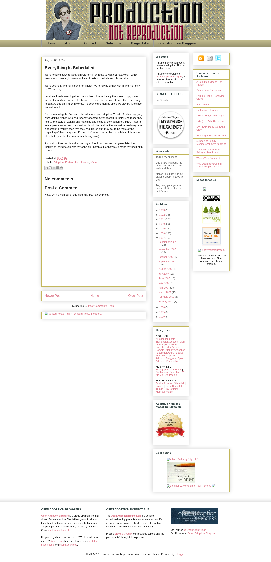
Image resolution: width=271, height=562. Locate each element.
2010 (162, 224)
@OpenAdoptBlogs (195, 529)
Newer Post (53, 295)
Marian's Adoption (175, 350)
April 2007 (164, 287)
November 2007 (167, 249)
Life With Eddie (173, 369)
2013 (162, 210)
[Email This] (46, 168)
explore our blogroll (58, 530)
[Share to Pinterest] (61, 168)
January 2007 (166, 301)
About (69, 43)
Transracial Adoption (167, 341)
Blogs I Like (140, 43)
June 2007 (165, 278)
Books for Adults (165, 352)
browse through (123, 533)
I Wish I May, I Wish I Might (210, 115)
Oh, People (171, 375)
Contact (90, 43)
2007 (162, 238)
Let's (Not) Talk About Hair (210, 121)
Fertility (159, 369)
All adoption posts (165, 339)
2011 (162, 219)
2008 (162, 233)
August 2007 (166, 269)
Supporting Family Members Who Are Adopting (211, 142)
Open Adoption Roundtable (170, 360)
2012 (162, 214)
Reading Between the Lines (211, 135)
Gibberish (179, 383)
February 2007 (167, 296)
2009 (162, 228)
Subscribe (113, 43)
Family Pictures (164, 383)
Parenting (175, 372)
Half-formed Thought (207, 110)
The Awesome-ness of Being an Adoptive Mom (209, 151)
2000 (162, 316)
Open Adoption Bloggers (177, 43)
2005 (162, 312)
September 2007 (168, 261)
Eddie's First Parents (77, 162)
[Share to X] (54, 168)
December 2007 (167, 242)
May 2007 (164, 283)
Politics (159, 386)
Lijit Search (162, 100)
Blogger (180, 554)
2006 (162, 307)
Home (50, 43)
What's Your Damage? (208, 158)
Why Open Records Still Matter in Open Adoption (209, 165)
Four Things (202, 104)
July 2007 (164, 273)
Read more (56, 541)
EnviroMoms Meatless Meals (167, 390)
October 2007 (166, 257)
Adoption (59, 162)
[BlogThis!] (50, 168)
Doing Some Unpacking (209, 90)
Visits (94, 162)
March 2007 (165, 292)
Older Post (135, 295)
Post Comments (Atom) (101, 305)
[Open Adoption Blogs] (194, 522)
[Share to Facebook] (58, 168)
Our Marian (162, 372)
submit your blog (68, 544)
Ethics (160, 344)
